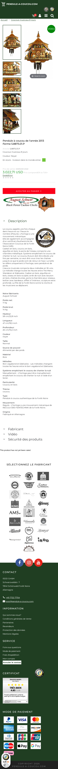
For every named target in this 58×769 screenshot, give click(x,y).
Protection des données (14, 630)
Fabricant (15, 429)
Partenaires (8, 622)
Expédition (8, 175)
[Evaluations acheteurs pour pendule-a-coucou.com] (15, 691)
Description (17, 221)
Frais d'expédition (11, 655)
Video (51, 29)
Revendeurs (8, 626)
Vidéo (12, 434)
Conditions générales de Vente (17, 619)
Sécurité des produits (25, 439)
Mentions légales (11, 634)
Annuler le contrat (12, 662)
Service (9, 641)
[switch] (6, 765)
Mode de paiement (11, 651)
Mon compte (9, 658)
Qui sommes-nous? (12, 615)
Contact (10, 572)
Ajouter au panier (27, 191)
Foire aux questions (12, 647)
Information (13, 608)
